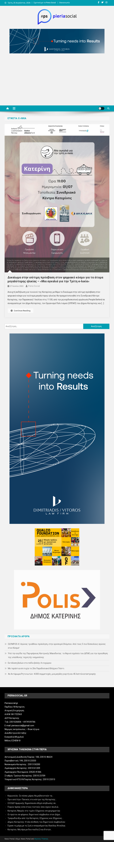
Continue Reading (22, 311)
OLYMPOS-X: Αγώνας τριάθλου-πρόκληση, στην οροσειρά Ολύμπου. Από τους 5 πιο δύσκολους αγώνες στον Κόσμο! (57, 646)
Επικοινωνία (64, 3)
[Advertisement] (57, 80)
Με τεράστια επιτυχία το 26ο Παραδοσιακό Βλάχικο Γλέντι (36, 668)
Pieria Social (34, 286)
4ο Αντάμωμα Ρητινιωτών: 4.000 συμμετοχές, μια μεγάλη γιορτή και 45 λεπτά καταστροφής (52, 674)
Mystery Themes (41, 839)
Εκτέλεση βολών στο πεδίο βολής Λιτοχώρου (29, 663)
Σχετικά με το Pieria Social (45, 3)
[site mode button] (101, 108)
